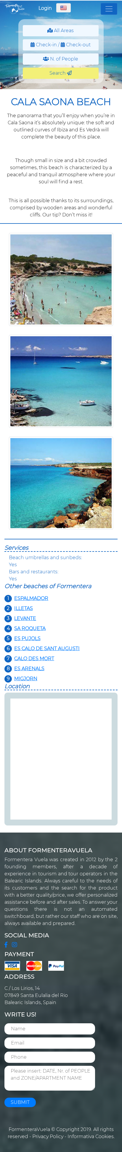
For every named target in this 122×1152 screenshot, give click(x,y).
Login (45, 8)
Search (58, 73)
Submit (20, 1102)
